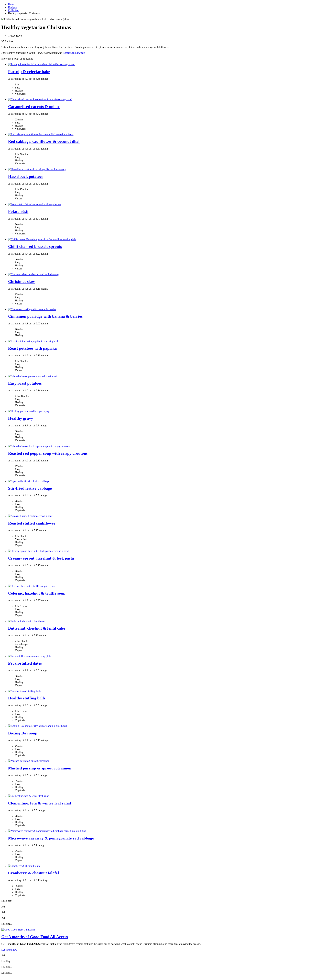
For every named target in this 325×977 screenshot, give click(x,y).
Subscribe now (9, 949)
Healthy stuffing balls (26, 698)
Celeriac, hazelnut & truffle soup (36, 593)
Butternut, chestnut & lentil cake (36, 628)
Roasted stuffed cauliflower (32, 523)
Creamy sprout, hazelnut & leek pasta (41, 558)
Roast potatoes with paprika (32, 348)
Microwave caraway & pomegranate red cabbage (51, 838)
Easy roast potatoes (25, 383)
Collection (13, 10)
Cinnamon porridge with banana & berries (45, 316)
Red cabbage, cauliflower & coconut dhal (44, 141)
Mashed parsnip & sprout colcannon (39, 768)
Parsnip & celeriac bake (29, 71)
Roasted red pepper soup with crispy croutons (48, 453)
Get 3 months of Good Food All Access (34, 937)
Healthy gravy (20, 418)
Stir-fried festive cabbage (30, 488)
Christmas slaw (21, 281)
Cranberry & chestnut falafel (33, 873)
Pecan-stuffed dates (25, 663)
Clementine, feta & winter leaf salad (39, 803)
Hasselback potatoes (25, 176)
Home (11, 4)
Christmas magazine (74, 52)
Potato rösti (18, 211)
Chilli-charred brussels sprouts (35, 246)
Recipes (12, 7)
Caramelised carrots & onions (34, 106)
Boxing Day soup (22, 733)
